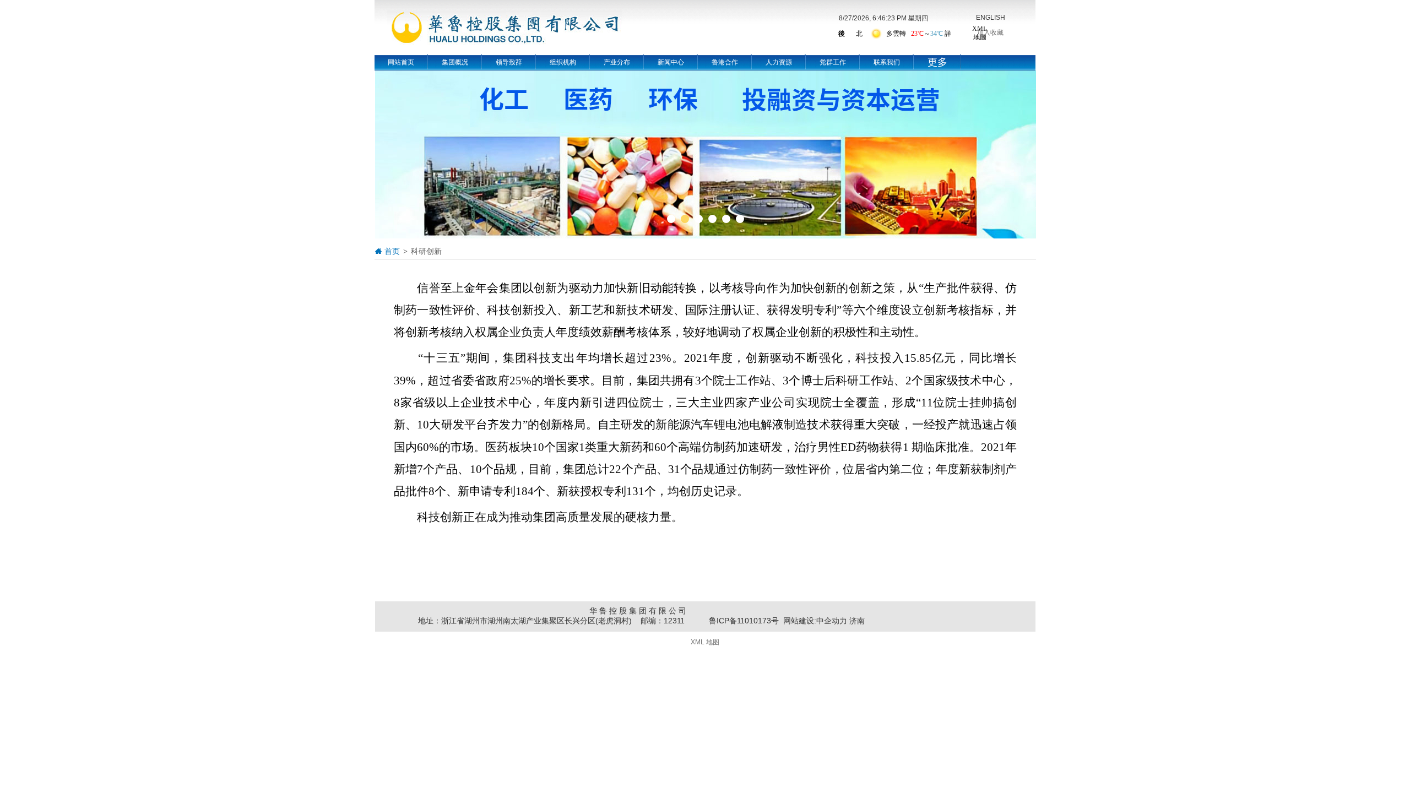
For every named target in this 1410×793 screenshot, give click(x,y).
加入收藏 (990, 32)
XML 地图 (705, 642)
